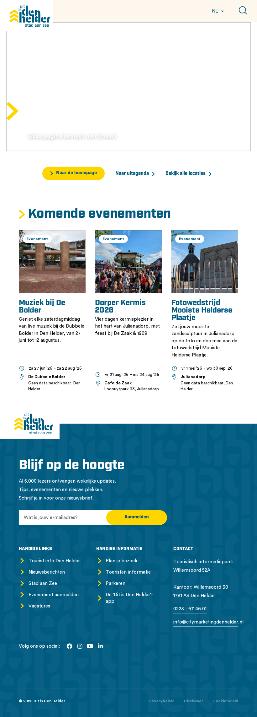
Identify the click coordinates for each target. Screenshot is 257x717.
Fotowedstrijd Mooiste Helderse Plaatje (201, 310)
